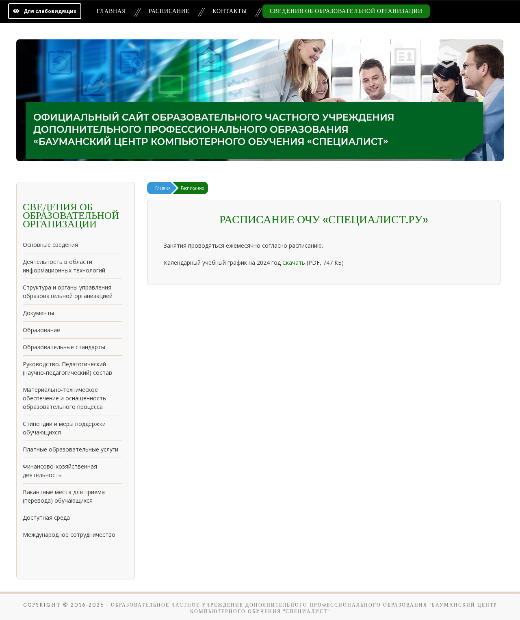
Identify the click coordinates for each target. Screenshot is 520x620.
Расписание (169, 11)
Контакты (229, 11)
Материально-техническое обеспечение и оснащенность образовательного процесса (64, 398)
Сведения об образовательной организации (346, 11)
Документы (38, 313)
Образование (41, 330)
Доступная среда (46, 517)
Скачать (293, 262)
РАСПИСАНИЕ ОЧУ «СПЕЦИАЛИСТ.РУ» (323, 219)
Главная (111, 11)
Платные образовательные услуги (70, 449)
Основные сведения (50, 244)
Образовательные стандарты (64, 347)
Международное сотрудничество (69, 534)
